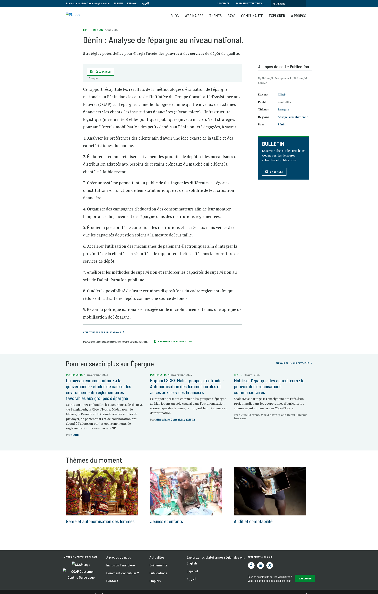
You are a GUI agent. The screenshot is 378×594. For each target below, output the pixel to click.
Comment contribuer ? (122, 573)
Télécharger (102, 71)
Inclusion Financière (120, 565)
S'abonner (223, 3)
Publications (158, 573)
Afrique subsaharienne (293, 117)
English (118, 3)
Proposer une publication (175, 341)
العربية (145, 3)
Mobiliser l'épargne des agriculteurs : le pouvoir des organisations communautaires (269, 386)
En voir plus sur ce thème (292, 363)
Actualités (156, 557)
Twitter (269, 565)
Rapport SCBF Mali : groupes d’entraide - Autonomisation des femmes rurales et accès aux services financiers (187, 386)
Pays (231, 15)
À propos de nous (118, 557)
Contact (112, 581)
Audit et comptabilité (253, 521)
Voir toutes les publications (102, 332)
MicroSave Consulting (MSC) (175, 419)
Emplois (155, 581)
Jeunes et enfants (166, 521)
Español (132, 3)
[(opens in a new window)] (81, 564)
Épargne (283, 109)
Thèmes (215, 15)
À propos (298, 15)
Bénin (281, 124)
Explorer (277, 15)
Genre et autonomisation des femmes (100, 521)
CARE (75, 435)
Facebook (251, 565)
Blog (175, 15)
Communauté (252, 15)
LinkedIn (260, 565)
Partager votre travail (250, 3)
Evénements (158, 565)
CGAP (282, 94)
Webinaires (194, 15)
